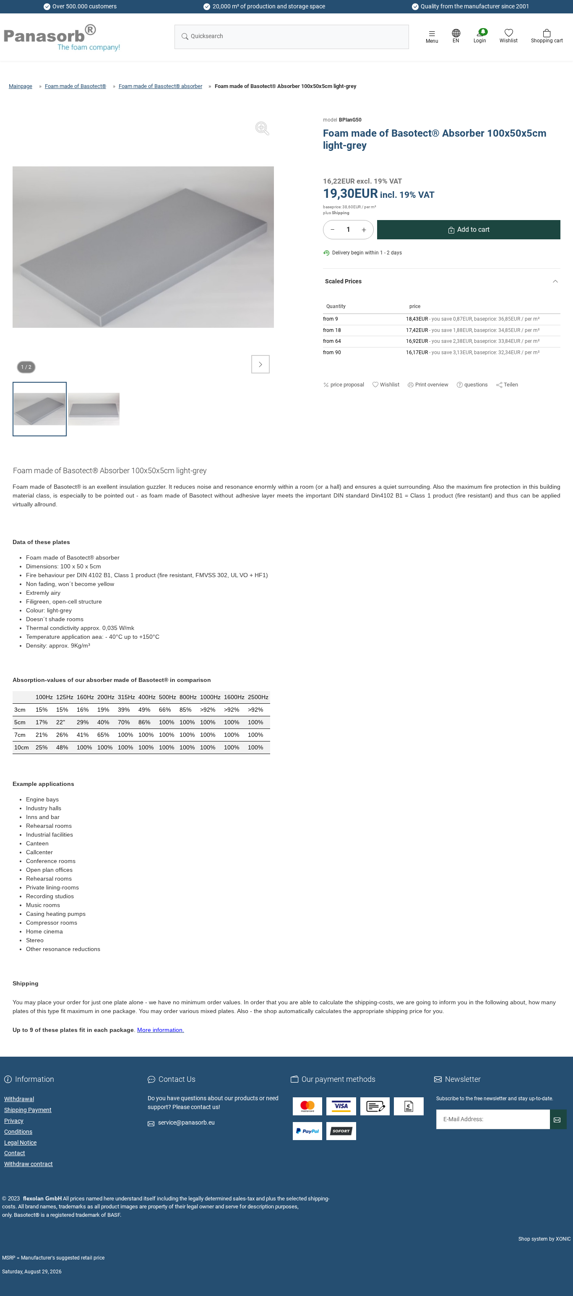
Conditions (18, 1131)
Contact (14, 1153)
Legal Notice (20, 1142)
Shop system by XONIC (544, 1239)
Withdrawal (19, 1099)
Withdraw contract (28, 1164)
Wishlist (389, 384)
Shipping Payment (28, 1110)
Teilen (511, 384)
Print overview (431, 384)
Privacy (13, 1120)
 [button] (260, 364)
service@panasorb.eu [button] (186, 1122)
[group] (143, 247)
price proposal (347, 384)
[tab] (113, 472)
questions (476, 384)
